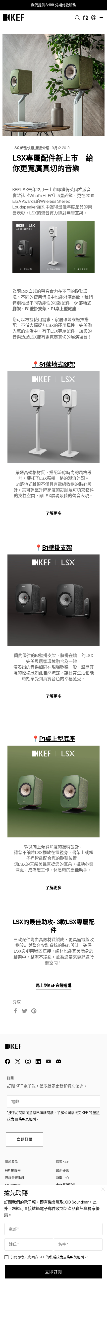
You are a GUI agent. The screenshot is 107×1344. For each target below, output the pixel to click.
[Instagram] (28, 1061)
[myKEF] (93, 17)
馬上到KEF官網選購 (53, 986)
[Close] (103, 1189)
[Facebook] (7, 1061)
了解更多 (53, 514)
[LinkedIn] (38, 1061)
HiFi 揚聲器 (13, 1170)
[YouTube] (48, 1061)
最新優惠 (62, 1170)
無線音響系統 (14, 1177)
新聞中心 (62, 1177)
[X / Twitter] (17, 1061)
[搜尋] (77, 17)
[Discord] (58, 1061)
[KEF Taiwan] (13, 17)
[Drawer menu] (102, 17)
